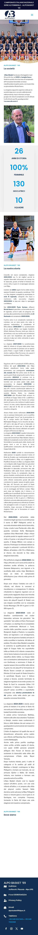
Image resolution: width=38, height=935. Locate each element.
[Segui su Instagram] (11, 928)
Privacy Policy (15, 900)
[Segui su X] (16, 928)
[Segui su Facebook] (6, 928)
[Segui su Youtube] (22, 928)
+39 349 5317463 (16, 919)
